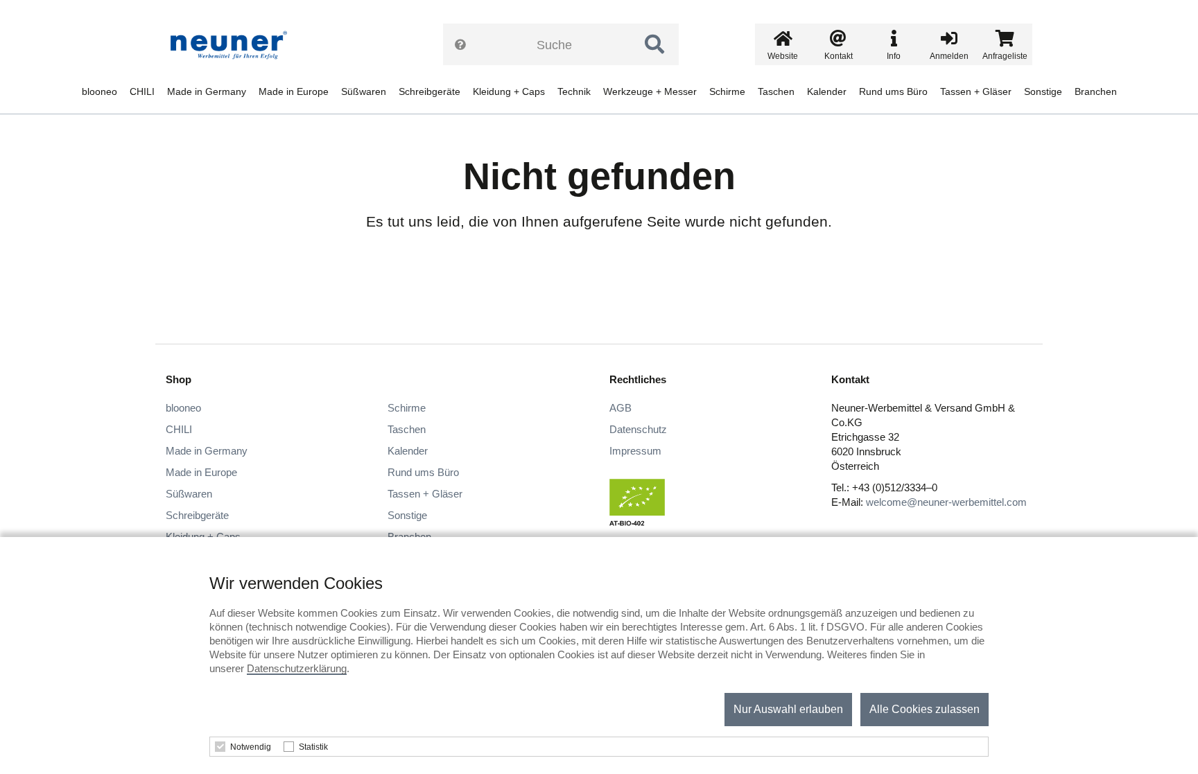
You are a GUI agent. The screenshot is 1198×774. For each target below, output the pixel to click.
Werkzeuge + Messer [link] (650, 91)
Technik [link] (574, 91)
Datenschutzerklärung (297, 668)
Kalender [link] (827, 91)
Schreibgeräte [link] (429, 91)
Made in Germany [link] (206, 91)
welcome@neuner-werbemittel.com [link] (946, 502)
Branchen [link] (1096, 91)
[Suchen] (654, 44)
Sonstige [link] (1043, 91)
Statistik (313, 747)
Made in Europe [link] (294, 91)
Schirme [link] (727, 91)
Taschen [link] (776, 91)
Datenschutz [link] (638, 429)
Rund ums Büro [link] (893, 91)
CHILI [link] (142, 91)
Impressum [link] (635, 451)
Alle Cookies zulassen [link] (924, 709)
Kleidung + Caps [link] (509, 91)
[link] (233, 45)
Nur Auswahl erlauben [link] (788, 709)
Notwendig (250, 747)
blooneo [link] (99, 91)
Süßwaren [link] (363, 91)
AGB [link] (620, 408)
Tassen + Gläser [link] (976, 91)
